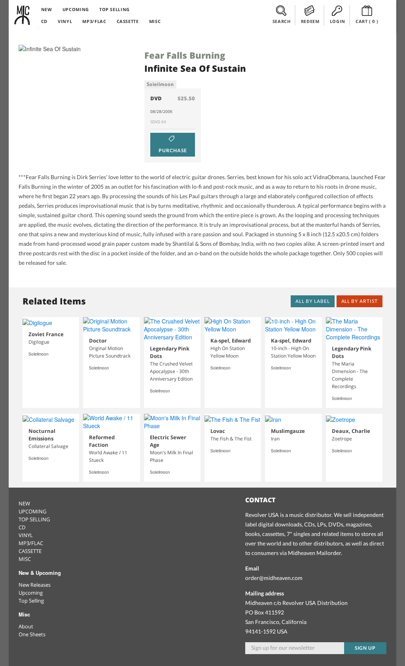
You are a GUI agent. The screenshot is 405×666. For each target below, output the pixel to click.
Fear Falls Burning (184, 55)
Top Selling (31, 600)
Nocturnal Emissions (41, 434)
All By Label (312, 301)
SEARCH (282, 21)
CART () (367, 21)
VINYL (65, 21)
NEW (46, 9)
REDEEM (310, 21)
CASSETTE (128, 21)
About (26, 626)
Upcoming (31, 592)
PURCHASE (173, 150)
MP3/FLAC (94, 21)
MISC (155, 21)
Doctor (98, 340)
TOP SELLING (114, 9)
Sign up (365, 648)
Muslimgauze (288, 430)
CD (44, 21)
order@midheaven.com (274, 577)
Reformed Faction (102, 441)
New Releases (35, 584)
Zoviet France (46, 334)
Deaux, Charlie (351, 430)
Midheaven (22, 15)
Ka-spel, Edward (230, 340)
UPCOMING (75, 9)
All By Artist (359, 301)
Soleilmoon (160, 84)
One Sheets (32, 634)
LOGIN (337, 21)
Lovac (217, 430)
